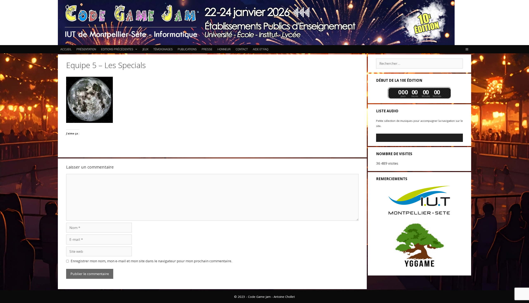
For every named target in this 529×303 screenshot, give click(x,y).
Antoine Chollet (284, 297)
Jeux (145, 49)
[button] (467, 49)
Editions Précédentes (117, 49)
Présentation (86, 49)
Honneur (224, 49)
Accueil (65, 49)
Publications (187, 49)
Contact (242, 49)
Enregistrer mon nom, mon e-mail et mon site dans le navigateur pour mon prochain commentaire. (151, 261)
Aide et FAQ (260, 49)
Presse (207, 49)
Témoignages (163, 49)
